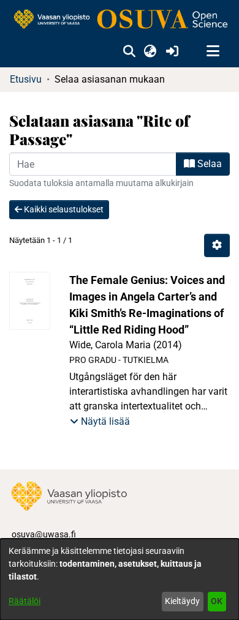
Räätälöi (24, 601)
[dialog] (119, 579)
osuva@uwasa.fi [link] (44, 534)
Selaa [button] (208, 164)
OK (216, 601)
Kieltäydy (182, 601)
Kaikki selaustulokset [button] (63, 209)
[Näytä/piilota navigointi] (212, 51)
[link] (119, 20)
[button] (129, 51)
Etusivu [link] (26, 79)
